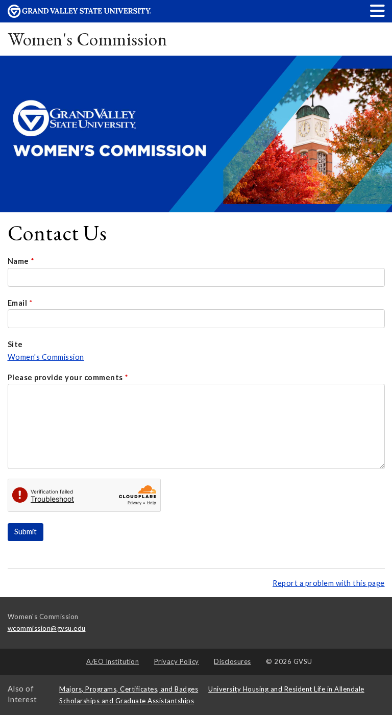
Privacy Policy (176, 661)
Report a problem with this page (329, 583)
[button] (377, 10)
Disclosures (232, 661)
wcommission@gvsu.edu (47, 628)
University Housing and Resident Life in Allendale (286, 689)
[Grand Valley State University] (80, 15)
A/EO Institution (112, 661)
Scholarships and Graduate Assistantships (126, 701)
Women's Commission (87, 39)
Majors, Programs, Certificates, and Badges (128, 689)
